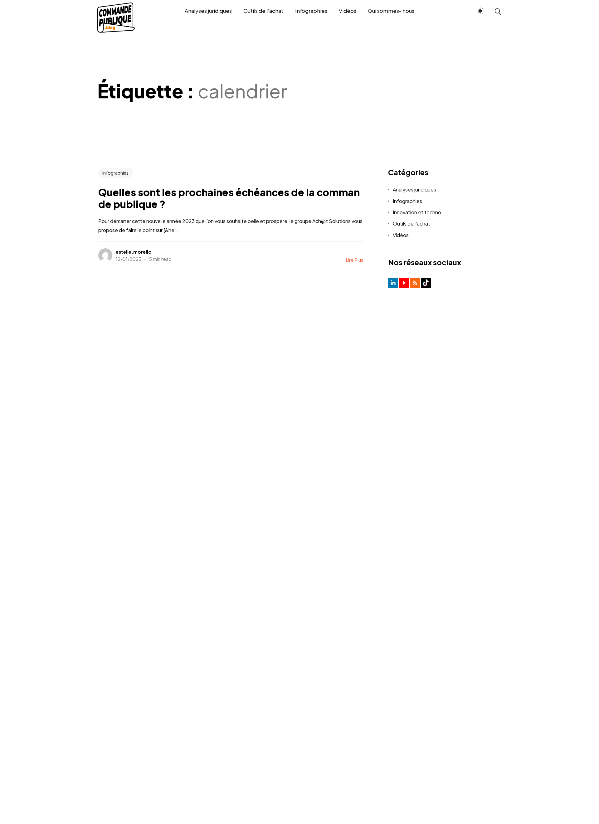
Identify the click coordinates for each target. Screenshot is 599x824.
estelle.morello (134, 252)
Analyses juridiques (414, 189)
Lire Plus (354, 260)
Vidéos (401, 235)
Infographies (115, 173)
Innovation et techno (417, 212)
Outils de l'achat (411, 223)
